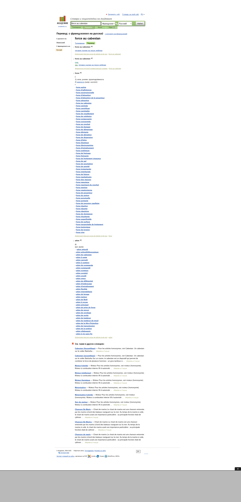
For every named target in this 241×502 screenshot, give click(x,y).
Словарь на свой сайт (130, 14)
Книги (100, 27)
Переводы (88, 27)
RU (142, 14)
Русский (59, 50)
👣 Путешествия (63, 452)
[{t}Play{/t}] (92, 46)
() (85, 348)
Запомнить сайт (114, 14)
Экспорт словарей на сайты (65, 456)
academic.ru (62, 26)
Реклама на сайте (100, 450)
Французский (60, 42)
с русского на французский (116, 34)
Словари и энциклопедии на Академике (91, 19)
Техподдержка (89, 450)
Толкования (76, 27)
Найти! (140, 23)
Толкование (80, 43)
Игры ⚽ (112, 27)
